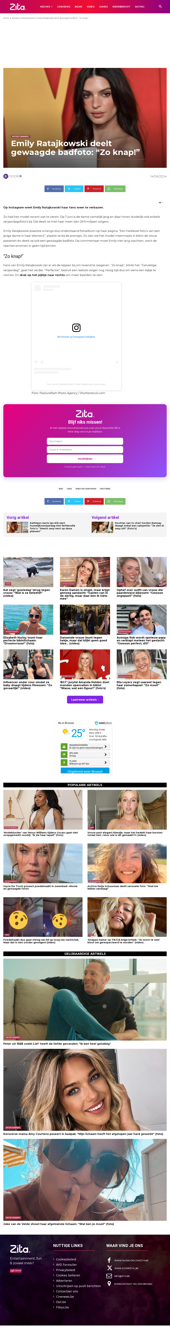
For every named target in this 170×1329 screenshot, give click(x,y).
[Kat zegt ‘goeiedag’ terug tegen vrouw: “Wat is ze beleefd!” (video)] (28, 572)
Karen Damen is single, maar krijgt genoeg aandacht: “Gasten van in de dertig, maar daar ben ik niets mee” (85, 594)
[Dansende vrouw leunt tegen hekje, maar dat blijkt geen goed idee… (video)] (85, 620)
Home (6, 18)
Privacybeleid (65, 1270)
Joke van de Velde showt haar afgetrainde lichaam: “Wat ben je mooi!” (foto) (58, 1224)
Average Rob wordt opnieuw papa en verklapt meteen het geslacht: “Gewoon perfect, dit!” (141, 640)
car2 (69, 489)
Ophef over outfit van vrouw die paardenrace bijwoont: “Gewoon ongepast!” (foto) (140, 592)
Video (8, 584)
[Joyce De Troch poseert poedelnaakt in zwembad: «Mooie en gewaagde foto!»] (43, 863)
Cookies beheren (68, 1275)
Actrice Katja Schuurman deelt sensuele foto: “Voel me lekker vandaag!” (122, 887)
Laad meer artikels (84, 699)
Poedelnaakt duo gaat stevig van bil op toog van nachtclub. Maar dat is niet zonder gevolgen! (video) (41, 941)
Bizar (121, 584)
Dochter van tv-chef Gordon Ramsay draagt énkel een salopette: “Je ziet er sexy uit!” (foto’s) (139, 526)
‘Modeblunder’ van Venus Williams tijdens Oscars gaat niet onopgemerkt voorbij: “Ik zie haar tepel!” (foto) (40, 834)
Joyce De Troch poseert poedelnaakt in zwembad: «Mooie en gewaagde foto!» (40, 887)
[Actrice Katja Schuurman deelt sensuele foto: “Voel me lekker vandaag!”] (127, 863)
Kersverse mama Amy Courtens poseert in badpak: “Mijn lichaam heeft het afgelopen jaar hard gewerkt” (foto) (83, 1134)
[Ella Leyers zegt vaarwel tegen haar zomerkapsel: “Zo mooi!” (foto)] (142, 664)
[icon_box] (127, 1260)
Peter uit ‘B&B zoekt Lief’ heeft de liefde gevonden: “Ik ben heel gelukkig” (57, 1043)
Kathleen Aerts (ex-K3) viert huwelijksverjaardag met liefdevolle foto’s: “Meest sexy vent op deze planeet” (52, 527)
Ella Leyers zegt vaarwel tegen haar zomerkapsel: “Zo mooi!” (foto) (139, 685)
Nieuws (15, 18)
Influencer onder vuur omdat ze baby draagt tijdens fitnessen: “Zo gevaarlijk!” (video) (27, 685)
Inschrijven (85, 458)
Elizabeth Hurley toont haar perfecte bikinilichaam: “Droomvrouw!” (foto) (22, 640)
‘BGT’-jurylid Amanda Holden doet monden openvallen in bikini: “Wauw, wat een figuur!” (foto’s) (84, 685)
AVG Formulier (66, 1265)
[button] (160, 6)
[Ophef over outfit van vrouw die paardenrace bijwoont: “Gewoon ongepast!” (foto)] (142, 572)
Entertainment (28, 18)
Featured (105, 489)
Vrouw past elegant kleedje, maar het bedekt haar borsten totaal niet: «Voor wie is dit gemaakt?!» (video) (125, 834)
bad (61, 489)
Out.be (61, 1302)
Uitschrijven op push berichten (78, 1286)
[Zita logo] (18, 6)
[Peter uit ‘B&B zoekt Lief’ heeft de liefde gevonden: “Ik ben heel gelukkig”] (85, 1000)
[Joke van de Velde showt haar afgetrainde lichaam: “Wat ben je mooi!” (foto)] (85, 1180)
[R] (6, 176)
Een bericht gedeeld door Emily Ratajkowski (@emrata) (76, 384)
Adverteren (64, 1281)
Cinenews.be (65, 1297)
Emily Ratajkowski (86, 489)
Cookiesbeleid (66, 1259)
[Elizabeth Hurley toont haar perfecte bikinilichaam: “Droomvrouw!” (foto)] (28, 620)
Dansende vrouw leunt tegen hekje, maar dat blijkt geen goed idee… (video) (83, 640)
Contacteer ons (67, 1291)
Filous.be (62, 1307)
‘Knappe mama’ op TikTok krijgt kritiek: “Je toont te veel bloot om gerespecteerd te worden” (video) (123, 941)
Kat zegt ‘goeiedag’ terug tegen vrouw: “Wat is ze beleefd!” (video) (26, 592)
